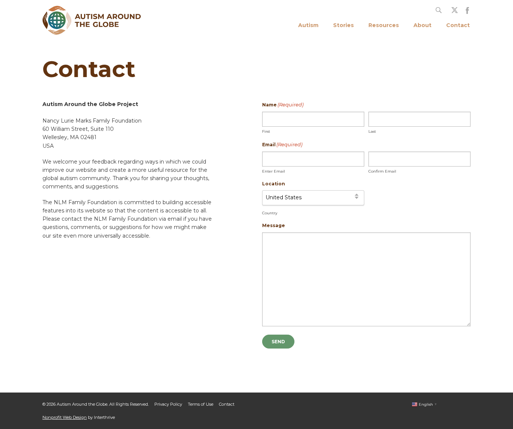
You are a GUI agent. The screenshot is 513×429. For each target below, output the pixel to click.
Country (269, 213)
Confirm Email (382, 171)
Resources (383, 25)
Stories (343, 25)
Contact (458, 25)
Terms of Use (200, 404)
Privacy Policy (168, 404)
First (266, 131)
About (422, 25)
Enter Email (273, 171)
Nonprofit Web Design (64, 417)
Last (372, 131)
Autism (308, 25)
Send (278, 341)
